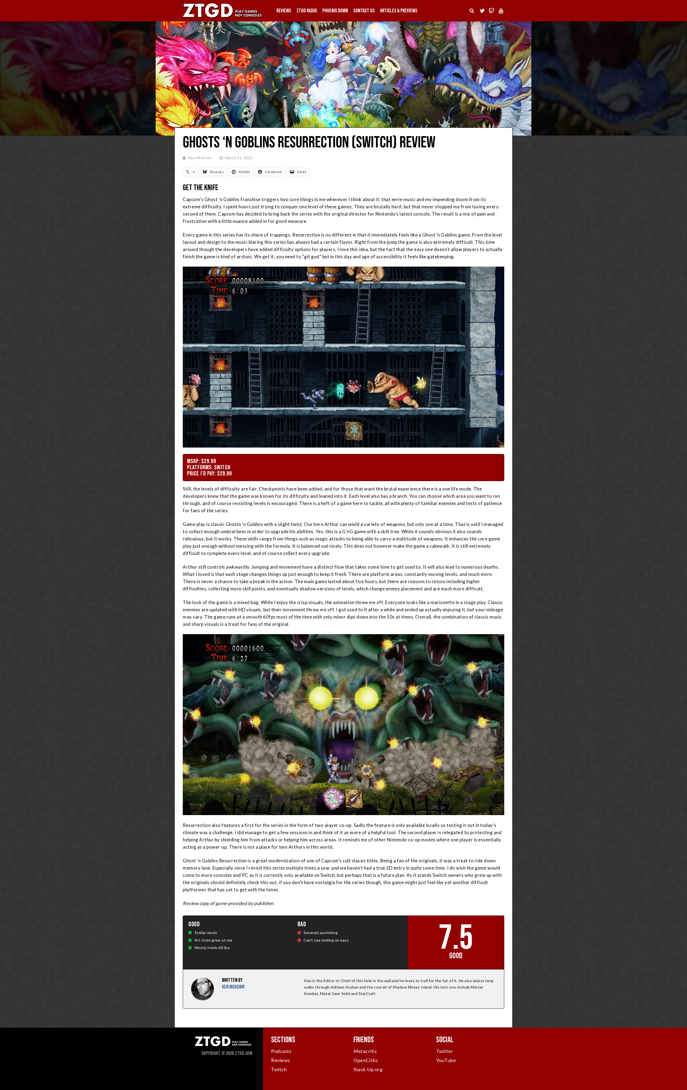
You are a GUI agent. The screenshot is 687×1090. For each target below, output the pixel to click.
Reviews (283, 10)
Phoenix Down (335, 10)
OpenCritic (365, 1060)
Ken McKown (200, 157)
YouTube (446, 1060)
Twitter (444, 1051)
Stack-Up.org (367, 1069)
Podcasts (281, 1051)
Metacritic (365, 1051)
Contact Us (364, 10)
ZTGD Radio (307, 10)
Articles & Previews (398, 10)
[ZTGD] (222, 18)
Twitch (279, 1069)
